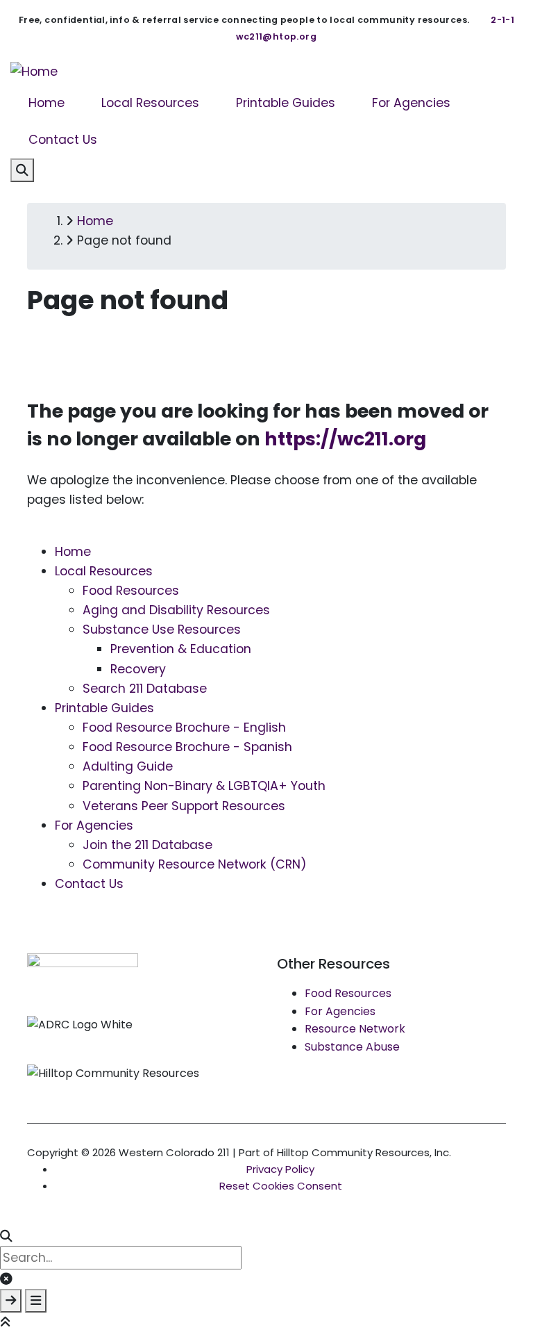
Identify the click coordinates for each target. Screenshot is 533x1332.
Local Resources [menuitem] (150, 102)
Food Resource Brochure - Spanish (187, 747)
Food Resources (131, 590)
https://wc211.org (345, 439)
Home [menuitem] (46, 102)
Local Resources (104, 571)
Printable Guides (104, 708)
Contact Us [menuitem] (62, 139)
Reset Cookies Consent (280, 1185)
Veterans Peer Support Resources (184, 806)
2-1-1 (502, 20)
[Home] (34, 71)
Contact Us (89, 883)
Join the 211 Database (147, 845)
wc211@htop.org (276, 36)
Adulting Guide (128, 766)
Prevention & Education (180, 649)
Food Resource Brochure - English (184, 727)
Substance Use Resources (162, 629)
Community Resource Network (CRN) (195, 864)
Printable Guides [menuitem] (285, 102)
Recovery (138, 669)
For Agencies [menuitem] (411, 102)
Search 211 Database (145, 688)
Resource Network (355, 1029)
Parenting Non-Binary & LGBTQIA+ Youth (204, 786)
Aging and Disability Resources (176, 610)
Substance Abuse (352, 1047)
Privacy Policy (280, 1169)
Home (73, 551)
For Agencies (94, 825)
